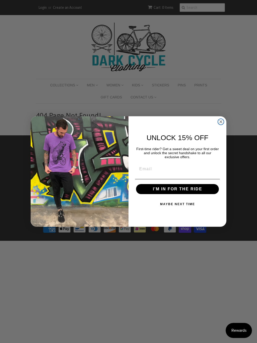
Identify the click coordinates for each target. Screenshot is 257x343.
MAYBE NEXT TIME (177, 204)
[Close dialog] (221, 122)
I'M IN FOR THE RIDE (177, 189)
